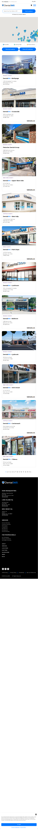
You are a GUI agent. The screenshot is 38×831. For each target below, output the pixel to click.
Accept (19, 824)
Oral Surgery (5, 525)
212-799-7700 (6, 186)
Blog (3, 556)
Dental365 (6, 44)
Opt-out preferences (15, 827)
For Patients (5, 1)
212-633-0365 (6, 393)
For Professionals (13, 1)
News (3, 554)
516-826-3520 (6, 153)
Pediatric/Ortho (31, 44)
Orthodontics (5, 530)
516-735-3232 (6, 84)
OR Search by (19, 14)
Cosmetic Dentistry (6, 524)
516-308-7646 (6, 324)
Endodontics (5, 527)
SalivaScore (5, 552)
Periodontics (5, 528)
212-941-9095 (6, 465)
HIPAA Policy (5, 572)
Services (4, 545)
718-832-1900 (6, 255)
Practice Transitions (6, 538)
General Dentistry (6, 522)
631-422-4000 (6, 222)
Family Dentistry (5, 531)
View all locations (28, 49)
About (4, 543)
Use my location (10, 49)
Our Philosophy (5, 537)
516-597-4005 (6, 291)
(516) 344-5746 (5, 496)
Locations (5, 548)
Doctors (4, 550)
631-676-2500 (6, 429)
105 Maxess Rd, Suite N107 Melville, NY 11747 (6, 503)
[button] (36, 814)
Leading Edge (18, 44)
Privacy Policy (23, 827)
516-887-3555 (6, 117)
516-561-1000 (6, 360)
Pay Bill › (34, 1)
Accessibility (21, 572)
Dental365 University (6, 540)
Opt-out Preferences (31, 572)
